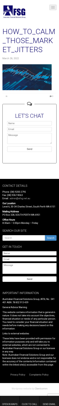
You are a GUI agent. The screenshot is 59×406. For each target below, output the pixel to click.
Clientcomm (41, 388)
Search (50, 238)
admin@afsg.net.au (20, 198)
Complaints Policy (39, 374)
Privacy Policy (17, 374)
